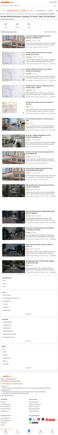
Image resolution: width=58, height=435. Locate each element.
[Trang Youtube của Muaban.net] (38, 419)
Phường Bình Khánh (8, 331)
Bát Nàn (5, 361)
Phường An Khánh (7, 322)
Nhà (4, 280)
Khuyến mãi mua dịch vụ (35, 404)
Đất (4, 286)
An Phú (5, 352)
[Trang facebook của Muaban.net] (30, 419)
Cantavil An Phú (7, 301)
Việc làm (3, 425)
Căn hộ (5, 283)
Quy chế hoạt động (5, 404)
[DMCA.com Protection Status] (33, 423)
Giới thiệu (3, 402)
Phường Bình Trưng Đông (9, 334)
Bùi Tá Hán (6, 364)
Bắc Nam (5, 355)
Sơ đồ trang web (5, 411)
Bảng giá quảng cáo (34, 402)
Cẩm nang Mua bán (5, 418)
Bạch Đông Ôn (6, 358)
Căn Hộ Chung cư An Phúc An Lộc (11, 298)
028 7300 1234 (7, 384)
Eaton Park (6, 307)
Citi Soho (5, 304)
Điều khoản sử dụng (5, 408)
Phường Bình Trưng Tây (9, 337)
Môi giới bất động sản (6, 420)
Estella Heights (6, 310)
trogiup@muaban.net (9, 395)
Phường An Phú (7, 325)
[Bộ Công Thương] (50, 421)
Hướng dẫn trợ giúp (33, 411)
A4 (4, 349)
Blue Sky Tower (7, 295)
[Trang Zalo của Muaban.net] (34, 419)
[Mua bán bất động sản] (7, 2)
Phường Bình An (7, 328)
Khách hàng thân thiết (34, 408)
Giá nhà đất (3, 422)
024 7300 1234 (17, 384)
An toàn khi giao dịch (6, 406)
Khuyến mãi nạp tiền (34, 406)
